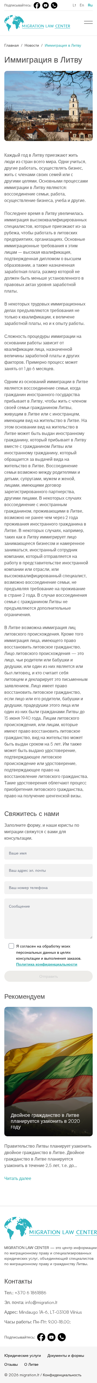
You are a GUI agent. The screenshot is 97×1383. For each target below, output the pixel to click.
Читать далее (17, 1178)
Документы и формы (65, 1355)
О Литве (31, 1364)
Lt (74, 5)
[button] (90, 1069)
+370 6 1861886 (30, 1292)
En (82, 5)
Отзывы (11, 1364)
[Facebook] (37, 5)
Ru (90, 5)
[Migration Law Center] (37, 23)
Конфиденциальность (62, 1374)
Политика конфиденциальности (46, 964)
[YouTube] (45, 5)
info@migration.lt (41, 1302)
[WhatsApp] (54, 5)
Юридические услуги (22, 1355)
